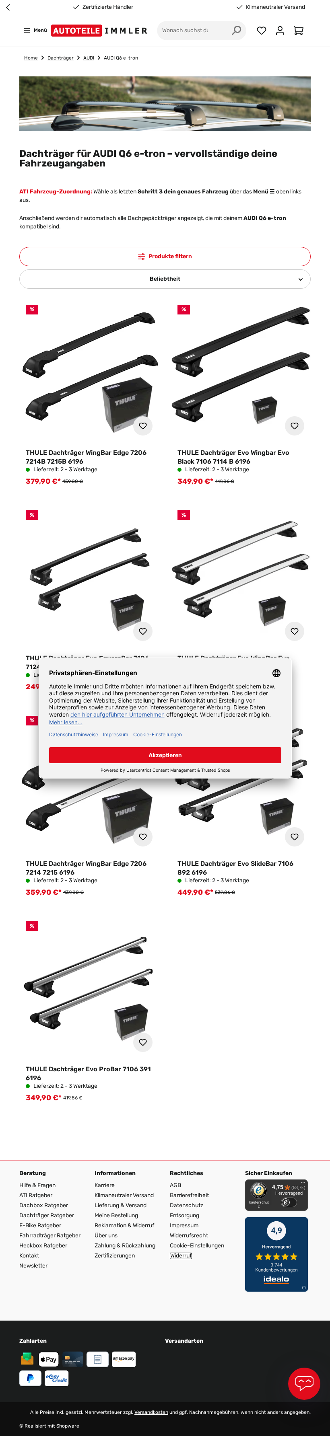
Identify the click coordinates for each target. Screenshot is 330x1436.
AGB (175, 1185)
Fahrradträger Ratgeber (49, 1235)
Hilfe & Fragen (37, 1185)
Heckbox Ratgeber (43, 1245)
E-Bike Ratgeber (40, 1225)
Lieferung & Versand (120, 1205)
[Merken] (143, 426)
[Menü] (303, 1184)
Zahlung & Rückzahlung (125, 1245)
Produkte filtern (170, 256)
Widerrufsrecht (189, 1235)
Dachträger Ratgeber (46, 1215)
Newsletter (33, 1265)
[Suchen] (236, 30)
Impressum (184, 1225)
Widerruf (181, 1256)
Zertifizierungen (115, 1255)
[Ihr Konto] (280, 30)
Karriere (105, 1185)
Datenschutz (186, 1205)
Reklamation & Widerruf (124, 1225)
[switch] (289, 1202)
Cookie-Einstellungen (197, 1245)
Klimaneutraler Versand (275, 7)
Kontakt (29, 1255)
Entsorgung (184, 1215)
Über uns (106, 1235)
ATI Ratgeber (35, 1195)
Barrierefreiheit (189, 1195)
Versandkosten (151, 1412)
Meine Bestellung (116, 1215)
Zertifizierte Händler (107, 7)
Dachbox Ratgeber (43, 1205)
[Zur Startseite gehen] (101, 31)
